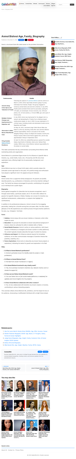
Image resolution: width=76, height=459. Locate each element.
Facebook (21, 39)
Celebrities (29, 3)
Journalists (46, 5)
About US (4, 450)
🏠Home (21, 3)
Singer (53, 3)
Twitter (39, 351)
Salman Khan (5, 143)
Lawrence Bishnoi (33, 100)
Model (35, 3)
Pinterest (31, 39)
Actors (48, 3)
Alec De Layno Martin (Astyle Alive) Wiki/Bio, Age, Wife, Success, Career (25, 331)
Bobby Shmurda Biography (12, 342)
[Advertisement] (38, 23)
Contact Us (11, 450)
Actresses (42, 3)
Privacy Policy (19, 450)
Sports (53, 5)
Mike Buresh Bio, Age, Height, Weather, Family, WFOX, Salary (22, 345)
